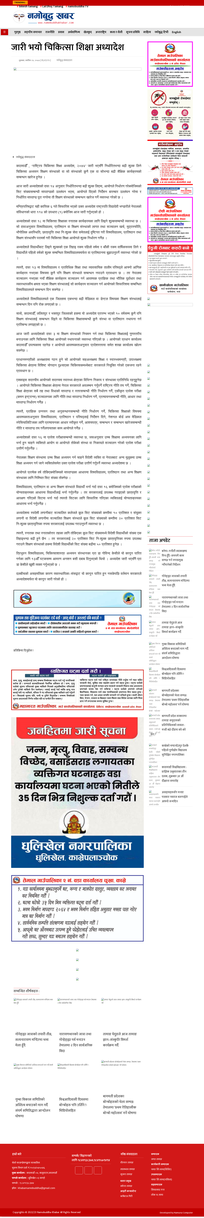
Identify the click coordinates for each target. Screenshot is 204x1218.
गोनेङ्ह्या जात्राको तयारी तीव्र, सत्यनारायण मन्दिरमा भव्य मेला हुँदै (33, 1039)
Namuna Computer (183, 1213)
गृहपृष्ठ (17, 32)
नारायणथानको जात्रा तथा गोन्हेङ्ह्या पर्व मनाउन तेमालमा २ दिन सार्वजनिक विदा (75, 1042)
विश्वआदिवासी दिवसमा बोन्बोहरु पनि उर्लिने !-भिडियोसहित (73, 1105)
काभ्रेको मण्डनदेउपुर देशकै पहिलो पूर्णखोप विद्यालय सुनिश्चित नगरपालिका (175, 750)
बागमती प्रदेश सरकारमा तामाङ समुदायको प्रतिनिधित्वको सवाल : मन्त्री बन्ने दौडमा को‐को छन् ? (169, 725)
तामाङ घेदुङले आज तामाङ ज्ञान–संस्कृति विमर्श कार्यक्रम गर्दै (120, 1039)
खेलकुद (88, 32)
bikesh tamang (28, 6)
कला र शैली (116, 32)
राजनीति (50, 32)
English (176, 32)
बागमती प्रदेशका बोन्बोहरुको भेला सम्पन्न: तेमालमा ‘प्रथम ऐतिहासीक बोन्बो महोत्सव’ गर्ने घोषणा (119, 1104)
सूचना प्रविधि (133, 32)
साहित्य (147, 32)
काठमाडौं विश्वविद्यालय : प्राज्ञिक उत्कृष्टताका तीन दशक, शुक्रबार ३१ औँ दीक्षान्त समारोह (174, 774)
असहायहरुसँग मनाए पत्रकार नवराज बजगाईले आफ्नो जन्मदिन (175, 797)
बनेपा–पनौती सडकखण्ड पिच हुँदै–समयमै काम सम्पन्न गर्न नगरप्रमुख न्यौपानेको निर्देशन (174, 558)
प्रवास (61, 32)
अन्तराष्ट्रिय (100, 32)
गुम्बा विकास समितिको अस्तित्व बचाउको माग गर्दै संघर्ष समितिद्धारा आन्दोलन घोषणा (32, 1108)
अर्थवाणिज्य (74, 32)
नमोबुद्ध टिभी (161, 32)
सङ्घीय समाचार (33, 32)
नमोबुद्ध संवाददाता (64, 60)
